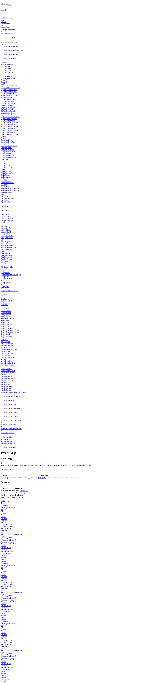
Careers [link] (3, 517)
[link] (5, 4)
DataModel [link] (46, 465)
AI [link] (2, 511)
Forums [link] (3, 559)
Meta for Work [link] (6, 528)
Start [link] (2, 532)
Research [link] (4, 519)
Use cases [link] (4, 550)
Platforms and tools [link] (7, 542)
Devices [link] (3, 546)
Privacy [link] (3, 557)
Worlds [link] (3, 513)
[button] (73, 2)
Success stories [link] (6, 548)
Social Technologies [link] (8, 507)
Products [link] (4, 521)
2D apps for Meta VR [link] (8, 544)
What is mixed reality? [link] (8, 540)
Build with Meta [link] (6, 505)
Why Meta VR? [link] (6, 538)
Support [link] (3, 561)
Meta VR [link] (4, 509)
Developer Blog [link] (6, 524)
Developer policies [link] (7, 553)
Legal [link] (3, 555)
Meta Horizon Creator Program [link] (11, 534)
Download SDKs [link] (7, 526)
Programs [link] (4, 530)
